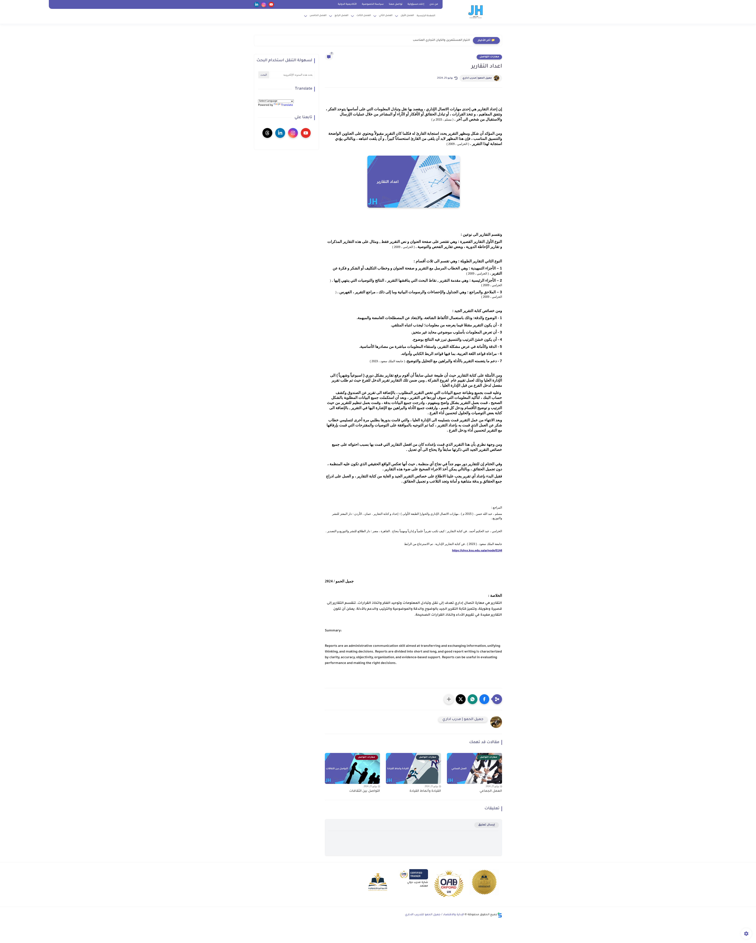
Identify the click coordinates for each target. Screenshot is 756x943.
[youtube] (271, 4)
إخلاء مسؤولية (416, 4)
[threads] (267, 133)
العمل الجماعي (491, 791)
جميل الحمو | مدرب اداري (477, 78)
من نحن (433, 4)
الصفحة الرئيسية (426, 16)
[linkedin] (256, 4)
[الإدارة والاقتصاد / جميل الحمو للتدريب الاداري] (475, 11)
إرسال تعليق (486, 824)
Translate (287, 105)
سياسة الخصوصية (373, 4)
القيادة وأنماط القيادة (425, 791)
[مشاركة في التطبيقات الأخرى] (449, 699)
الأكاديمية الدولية (347, 4)
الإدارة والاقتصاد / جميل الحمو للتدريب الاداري (434, 914)
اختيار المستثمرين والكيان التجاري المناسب (441, 40)
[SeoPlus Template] (499, 915)
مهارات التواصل (489, 57)
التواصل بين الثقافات (364, 791)
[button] (484, 699)
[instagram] (264, 4)
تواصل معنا (395, 4)
